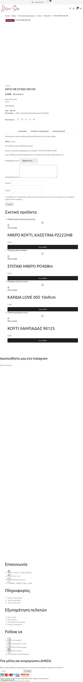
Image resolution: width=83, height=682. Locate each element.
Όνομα (8, 183)
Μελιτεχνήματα (16, 640)
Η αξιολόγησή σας (12, 177)
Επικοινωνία (11, 617)
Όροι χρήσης (12, 619)
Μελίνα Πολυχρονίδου (19, 647)
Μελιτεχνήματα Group (19, 644)
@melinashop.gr (6, 365)
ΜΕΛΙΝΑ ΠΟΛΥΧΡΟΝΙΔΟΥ (20, 654)
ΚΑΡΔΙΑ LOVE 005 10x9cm (31, 297)
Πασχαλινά (47, 16)
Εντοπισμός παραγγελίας (16, 622)
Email (7, 190)
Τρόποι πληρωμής (13, 603)
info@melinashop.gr (18, 580)
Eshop (14, 16)
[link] (73, 9)
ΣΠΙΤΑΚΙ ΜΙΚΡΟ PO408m (30, 266)
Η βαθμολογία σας (12, 161)
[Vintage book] (41, 549)
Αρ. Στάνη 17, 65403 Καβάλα (21, 573)
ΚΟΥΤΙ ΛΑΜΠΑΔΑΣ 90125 (31, 328)
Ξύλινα (39, 16)
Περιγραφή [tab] (22, 131)
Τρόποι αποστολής (14, 600)
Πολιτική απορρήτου (14, 624)
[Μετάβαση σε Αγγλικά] (50, 1)
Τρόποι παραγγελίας (14, 598)
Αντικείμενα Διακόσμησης (26, 16)
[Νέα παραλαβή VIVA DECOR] (41, 552)
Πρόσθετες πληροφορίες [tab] (40, 131)
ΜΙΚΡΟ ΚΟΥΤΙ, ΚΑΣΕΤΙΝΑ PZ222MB (39, 235)
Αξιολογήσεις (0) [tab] (59, 131)
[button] (12, 228)
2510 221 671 (39, 2)
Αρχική (7, 16)
